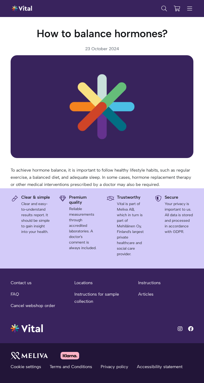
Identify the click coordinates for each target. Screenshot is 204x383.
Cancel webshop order (33, 305)
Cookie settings (26, 366)
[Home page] (22, 8)
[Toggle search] (164, 8)
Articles (146, 294)
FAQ (15, 294)
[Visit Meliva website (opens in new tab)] (29, 355)
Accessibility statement (159, 366)
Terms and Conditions (71, 366)
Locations (83, 282)
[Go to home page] (27, 327)
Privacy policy (114, 366)
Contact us (21, 282)
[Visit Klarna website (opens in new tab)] (70, 355)
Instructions (149, 282)
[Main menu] (189, 8)
